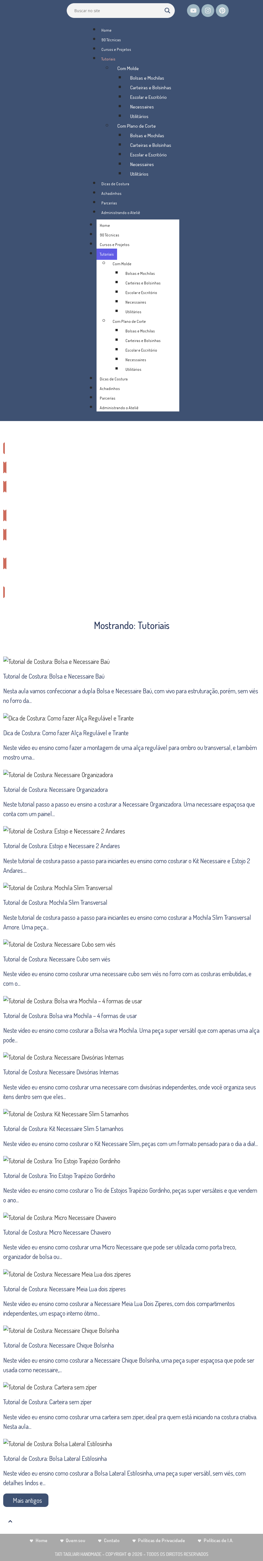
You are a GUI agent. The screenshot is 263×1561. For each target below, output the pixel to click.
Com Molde (128, 68)
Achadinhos (111, 193)
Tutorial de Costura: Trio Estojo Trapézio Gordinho (59, 1175)
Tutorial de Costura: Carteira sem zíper (47, 1402)
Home (106, 30)
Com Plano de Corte (136, 126)
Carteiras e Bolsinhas (150, 87)
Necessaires (142, 107)
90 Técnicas (111, 39)
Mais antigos (27, 1500)
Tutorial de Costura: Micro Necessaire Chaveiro (57, 1232)
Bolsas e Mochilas (147, 78)
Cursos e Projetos (116, 49)
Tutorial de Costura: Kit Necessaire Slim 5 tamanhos (63, 1128)
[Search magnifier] (167, 10)
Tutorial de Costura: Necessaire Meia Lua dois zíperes (64, 1289)
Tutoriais (108, 59)
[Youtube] (193, 10)
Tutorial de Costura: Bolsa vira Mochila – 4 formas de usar (70, 1015)
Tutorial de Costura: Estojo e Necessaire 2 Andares (61, 845)
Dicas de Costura (115, 183)
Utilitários (139, 116)
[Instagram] (207, 10)
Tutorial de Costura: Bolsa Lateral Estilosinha (55, 1458)
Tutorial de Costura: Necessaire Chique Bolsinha (58, 1345)
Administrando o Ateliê (120, 212)
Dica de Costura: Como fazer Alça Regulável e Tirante (66, 733)
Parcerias (109, 203)
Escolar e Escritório (148, 97)
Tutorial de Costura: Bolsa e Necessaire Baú (54, 676)
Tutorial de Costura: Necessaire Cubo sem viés (56, 959)
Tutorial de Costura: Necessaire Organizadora (55, 789)
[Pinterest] (222, 10)
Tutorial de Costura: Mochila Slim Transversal (55, 902)
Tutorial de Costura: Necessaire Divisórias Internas (61, 1072)
